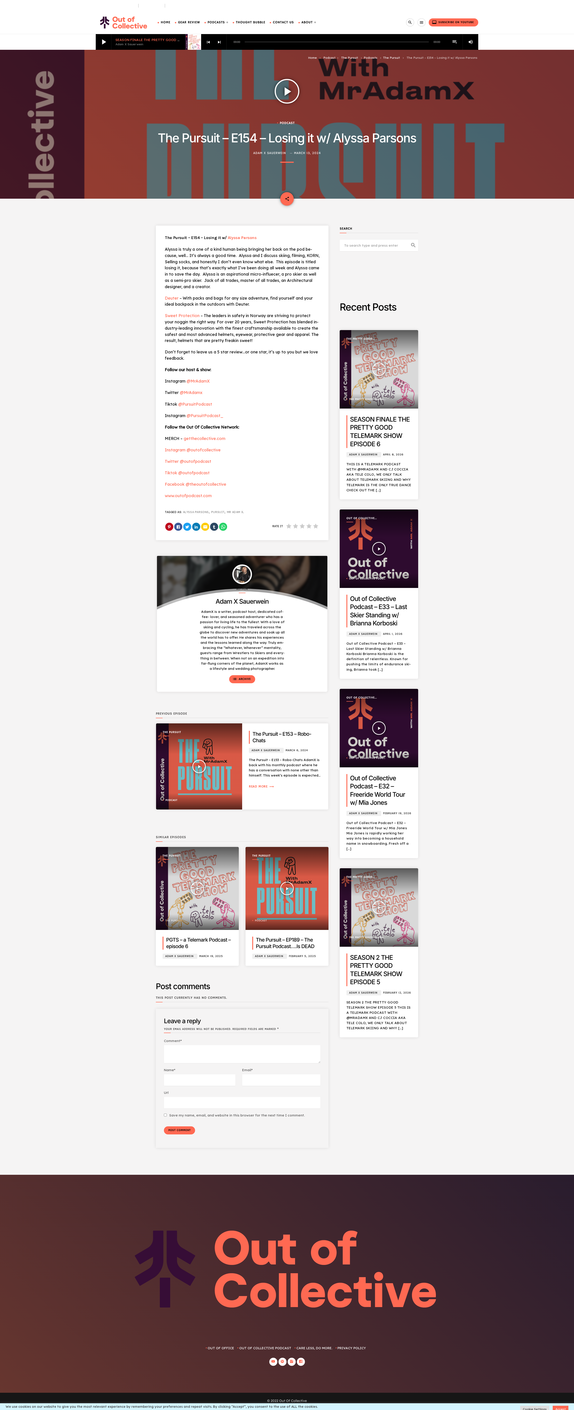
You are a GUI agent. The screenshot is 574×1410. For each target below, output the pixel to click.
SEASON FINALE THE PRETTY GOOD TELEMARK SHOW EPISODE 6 (170, 40)
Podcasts (216, 22)
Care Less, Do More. (184, 6)
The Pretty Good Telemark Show (359, 339)
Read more (261, 786)
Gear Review (189, 22)
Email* (247, 1070)
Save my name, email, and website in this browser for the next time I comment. (237, 1115)
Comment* (173, 1041)
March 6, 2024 (296, 750)
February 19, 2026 (397, 813)
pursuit (217, 512)
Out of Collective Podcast (360, 518)
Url (166, 1092)
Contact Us (283, 22)
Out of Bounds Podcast (115, 6)
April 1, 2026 (392, 634)
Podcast (329, 57)
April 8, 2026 (393, 455)
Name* (169, 1070)
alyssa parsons (196, 512)
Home (165, 22)
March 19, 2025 (211, 956)
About (307, 22)
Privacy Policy (351, 1348)
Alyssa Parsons (242, 237)
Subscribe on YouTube (453, 22)
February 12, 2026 (397, 993)
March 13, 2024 (307, 153)
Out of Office (221, 1348)
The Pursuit (151, 6)
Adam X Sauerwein (269, 153)
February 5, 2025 (302, 956)
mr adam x (235, 512)
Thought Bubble (250, 22)
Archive (242, 679)
